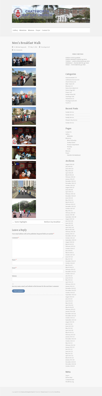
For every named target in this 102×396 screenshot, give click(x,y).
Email (14, 268)
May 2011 (68, 353)
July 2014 (68, 299)
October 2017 (69, 255)
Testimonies (69, 98)
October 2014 (69, 292)
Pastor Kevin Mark (71, 88)
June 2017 (68, 257)
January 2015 (69, 286)
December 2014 (70, 288)
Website (14, 276)
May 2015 (68, 280)
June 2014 (68, 301)
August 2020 (69, 242)
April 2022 (68, 227)
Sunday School (70, 94)
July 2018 (68, 250)
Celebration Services (71, 80)
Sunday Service (70, 112)
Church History (70, 82)
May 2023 (68, 210)
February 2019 (69, 246)
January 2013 (69, 337)
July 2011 (68, 349)
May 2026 (68, 171)
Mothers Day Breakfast (53, 222)
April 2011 (68, 355)
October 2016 (69, 263)
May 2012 (68, 343)
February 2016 (69, 269)
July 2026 (68, 166)
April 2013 (68, 330)
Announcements (70, 77)
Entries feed (69, 377)
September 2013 (70, 320)
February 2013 (69, 334)
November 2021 (70, 236)
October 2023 (69, 208)
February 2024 (69, 204)
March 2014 (69, 307)
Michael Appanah (21, 47)
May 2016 (68, 265)
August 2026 (69, 164)
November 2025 (70, 183)
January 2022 (69, 234)
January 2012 (69, 347)
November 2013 (70, 316)
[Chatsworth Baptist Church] (51, 13)
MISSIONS (70, 136)
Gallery (15, 30)
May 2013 (68, 328)
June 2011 (68, 351)
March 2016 (69, 267)
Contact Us (46, 30)
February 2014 (69, 309)
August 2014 (69, 297)
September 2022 (70, 217)
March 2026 (69, 175)
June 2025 (68, 189)
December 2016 (70, 261)
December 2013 (70, 313)
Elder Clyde (69, 84)
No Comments (18, 50)
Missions (31, 30)
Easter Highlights (19, 222)
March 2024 (69, 202)
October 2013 (69, 318)
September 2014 (70, 295)
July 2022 (68, 221)
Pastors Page (69, 90)
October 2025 (69, 185)
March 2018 (69, 252)
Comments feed (70, 379)
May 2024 (68, 200)
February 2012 (69, 345)
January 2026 (69, 179)
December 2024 (70, 196)
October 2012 (69, 341)
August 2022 (69, 219)
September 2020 (70, 240)
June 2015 (68, 278)
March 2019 (69, 244)
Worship (69, 147)
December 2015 (70, 271)
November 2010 (70, 364)
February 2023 (69, 213)
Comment (15, 238)
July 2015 (68, 276)
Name (14, 260)
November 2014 (70, 290)
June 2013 (68, 326)
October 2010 (69, 366)
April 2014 (68, 305)
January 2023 (69, 215)
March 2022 (69, 229)
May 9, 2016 (33, 47)
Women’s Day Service (71, 120)
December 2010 (70, 362)
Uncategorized (45, 47)
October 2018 (69, 248)
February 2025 (69, 194)
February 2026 (69, 177)
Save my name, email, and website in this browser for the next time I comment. (35, 286)
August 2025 (69, 187)
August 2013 (69, 322)
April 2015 (68, 282)
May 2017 (68, 259)
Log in (67, 375)
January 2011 (69, 360)
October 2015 (69, 273)
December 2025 (70, 181)
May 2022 (68, 225)
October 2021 (69, 238)
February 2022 (69, 231)
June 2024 (68, 198)
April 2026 (68, 173)
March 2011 (69, 358)
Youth (67, 103)
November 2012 (70, 339)
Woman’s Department (73, 144)
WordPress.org (70, 382)
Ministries (22, 30)
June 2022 (68, 223)
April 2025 (68, 192)
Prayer (38, 30)
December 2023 (70, 206)
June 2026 (68, 168)
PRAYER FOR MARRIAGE (73, 155)
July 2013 (68, 324)
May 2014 (68, 303)
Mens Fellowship (71, 140)
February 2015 (69, 284)
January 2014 (69, 311)
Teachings (68, 96)
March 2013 (69, 332)
